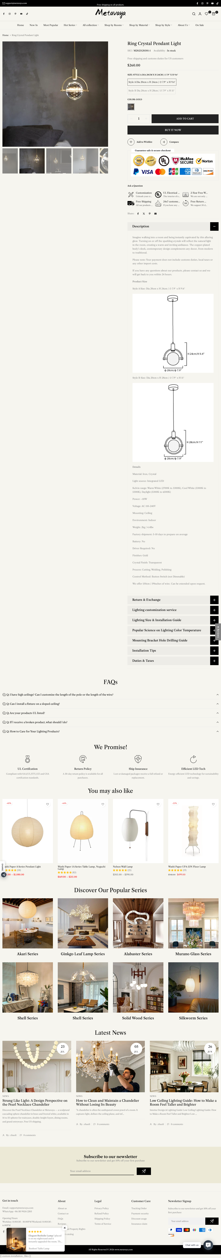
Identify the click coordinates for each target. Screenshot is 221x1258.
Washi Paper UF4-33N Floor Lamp (187, 866)
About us (62, 1208)
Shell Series (27, 1018)
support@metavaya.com (16, 3)
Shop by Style (162, 25)
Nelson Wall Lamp (123, 866)
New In (34, 25)
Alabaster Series (138, 954)
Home (20, 25)
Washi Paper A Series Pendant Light (21, 866)
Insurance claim (139, 1224)
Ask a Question (135, 185)
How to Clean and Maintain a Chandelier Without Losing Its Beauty (107, 1103)
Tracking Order (139, 1208)
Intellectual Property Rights (71, 1229)
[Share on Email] (155, 213)
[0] (206, 14)
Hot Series (69, 25)
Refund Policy (101, 1213)
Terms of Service (102, 1224)
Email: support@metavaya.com (17, 1208)
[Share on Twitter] (144, 213)
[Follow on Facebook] (197, 3)
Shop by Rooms (113, 25)
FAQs (60, 1218)
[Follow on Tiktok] (217, 3)
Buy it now (173, 130)
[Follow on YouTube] (212, 3)
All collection (90, 25)
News (5, 1096)
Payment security (140, 1213)
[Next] (102, 94)
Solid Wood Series (138, 1018)
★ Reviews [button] (218, 632)
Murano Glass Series (193, 954)
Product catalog (66, 1234)
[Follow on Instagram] (202, 3)
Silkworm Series (193, 1018)
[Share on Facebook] (138, 213)
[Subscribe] (144, 1171)
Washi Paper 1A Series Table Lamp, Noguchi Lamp (81, 867)
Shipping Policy (102, 1218)
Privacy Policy (101, 1208)
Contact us (63, 1213)
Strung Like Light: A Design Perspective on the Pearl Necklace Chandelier (34, 1103)
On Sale (199, 25)
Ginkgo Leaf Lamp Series (83, 954)
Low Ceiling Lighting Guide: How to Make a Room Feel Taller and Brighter (183, 1103)
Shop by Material (138, 25)
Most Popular (50, 25)
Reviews (62, 1224)
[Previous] (8, 94)
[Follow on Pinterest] (207, 3)
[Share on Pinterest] (149, 213)
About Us (183, 25)
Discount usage (139, 1218)
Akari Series (27, 954)
